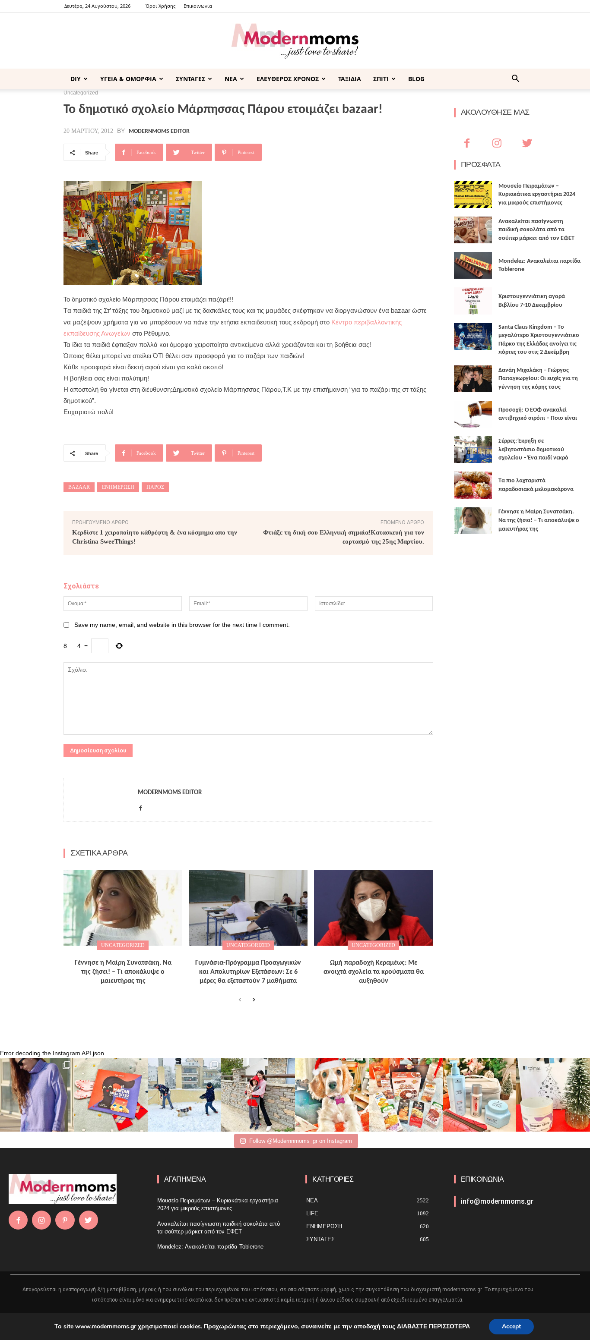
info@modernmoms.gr (497, 1201)
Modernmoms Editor (159, 132)
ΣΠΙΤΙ (381, 79)
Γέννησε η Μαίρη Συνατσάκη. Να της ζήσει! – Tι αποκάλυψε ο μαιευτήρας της (123, 972)
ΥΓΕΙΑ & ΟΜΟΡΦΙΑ (128, 79)
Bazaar (79, 487)
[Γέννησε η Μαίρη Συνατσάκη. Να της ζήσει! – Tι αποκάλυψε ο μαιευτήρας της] (122, 908)
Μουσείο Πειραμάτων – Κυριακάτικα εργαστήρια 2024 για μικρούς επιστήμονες (536, 194)
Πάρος (155, 487)
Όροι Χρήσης (160, 6)
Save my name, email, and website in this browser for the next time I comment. (182, 624)
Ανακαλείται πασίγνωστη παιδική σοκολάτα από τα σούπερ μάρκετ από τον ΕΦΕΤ (536, 230)
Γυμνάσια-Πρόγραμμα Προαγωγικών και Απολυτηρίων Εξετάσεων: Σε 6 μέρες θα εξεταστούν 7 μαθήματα (248, 972)
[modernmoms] (295, 41)
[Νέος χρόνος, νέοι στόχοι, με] (258, 1095)
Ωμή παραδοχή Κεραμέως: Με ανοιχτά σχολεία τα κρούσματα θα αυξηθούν (374, 972)
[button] (515, 79)
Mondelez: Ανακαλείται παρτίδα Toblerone (210, 1246)
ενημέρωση (118, 487)
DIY (75, 79)
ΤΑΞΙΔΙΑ (349, 79)
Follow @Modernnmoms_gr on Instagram (300, 1141)
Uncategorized (123, 945)
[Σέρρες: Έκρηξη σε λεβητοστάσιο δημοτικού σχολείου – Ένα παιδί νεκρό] (473, 449)
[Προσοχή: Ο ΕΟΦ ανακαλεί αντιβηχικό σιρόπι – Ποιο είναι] (473, 414)
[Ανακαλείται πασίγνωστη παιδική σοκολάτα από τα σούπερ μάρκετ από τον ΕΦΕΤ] (473, 230)
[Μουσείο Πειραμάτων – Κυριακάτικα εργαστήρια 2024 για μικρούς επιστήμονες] (473, 194)
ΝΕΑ (231, 79)
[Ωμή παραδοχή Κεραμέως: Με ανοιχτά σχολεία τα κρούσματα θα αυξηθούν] (373, 908)
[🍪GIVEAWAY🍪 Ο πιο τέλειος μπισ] (406, 1095)
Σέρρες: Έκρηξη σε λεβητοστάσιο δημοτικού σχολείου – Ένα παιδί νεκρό (533, 449)
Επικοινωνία (198, 6)
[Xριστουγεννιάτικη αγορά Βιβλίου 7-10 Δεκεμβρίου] (473, 300)
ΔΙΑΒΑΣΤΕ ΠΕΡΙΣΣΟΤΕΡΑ (433, 1326)
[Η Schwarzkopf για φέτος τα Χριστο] (480, 1095)
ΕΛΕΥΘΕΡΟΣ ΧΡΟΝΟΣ (288, 79)
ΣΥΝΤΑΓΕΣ (190, 79)
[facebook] (140, 806)
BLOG (416, 79)
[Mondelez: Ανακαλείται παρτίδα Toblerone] (473, 265)
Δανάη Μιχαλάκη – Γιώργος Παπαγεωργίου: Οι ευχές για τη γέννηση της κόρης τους (538, 378)
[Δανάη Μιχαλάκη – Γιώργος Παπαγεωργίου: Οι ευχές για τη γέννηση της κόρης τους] (473, 378)
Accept (511, 1326)
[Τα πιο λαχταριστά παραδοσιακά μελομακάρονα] (473, 485)
